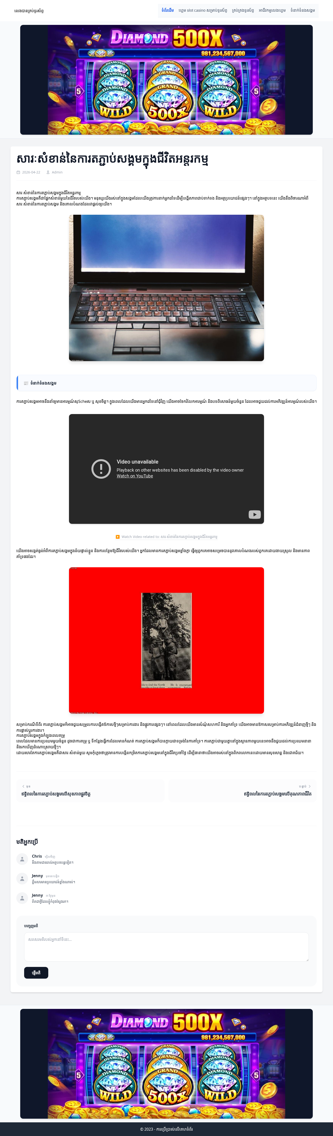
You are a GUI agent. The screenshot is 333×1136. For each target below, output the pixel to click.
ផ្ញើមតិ (36, 972)
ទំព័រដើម (168, 10)
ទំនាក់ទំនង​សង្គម (303, 10)
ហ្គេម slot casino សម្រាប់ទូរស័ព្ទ (203, 10)
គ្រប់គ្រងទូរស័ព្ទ (243, 10)
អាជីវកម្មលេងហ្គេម (272, 10)
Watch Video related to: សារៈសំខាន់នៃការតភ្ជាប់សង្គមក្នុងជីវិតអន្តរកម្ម (166, 536)
